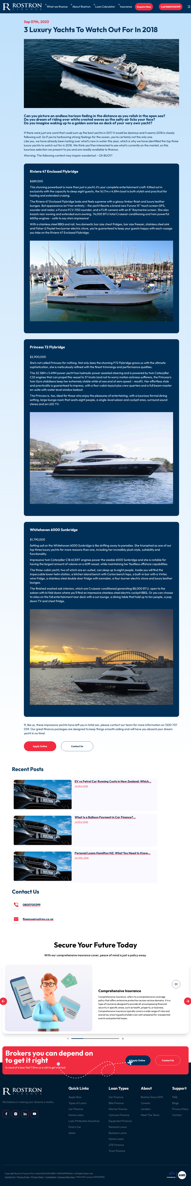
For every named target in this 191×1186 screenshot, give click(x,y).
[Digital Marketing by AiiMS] (176, 1175)
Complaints (51, 1177)
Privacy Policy (37, 1177)
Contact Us (77, 746)
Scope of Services (66, 1177)
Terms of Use (23, 1177)
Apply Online (40, 746)
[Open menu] (189, 7)
